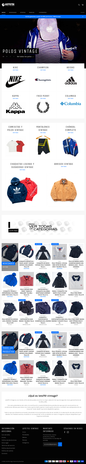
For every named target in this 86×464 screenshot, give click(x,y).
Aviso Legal (5, 443)
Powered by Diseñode (18, 461)
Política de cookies (7, 451)
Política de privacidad (8, 448)
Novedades (12, 12)
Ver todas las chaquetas (27, 56)
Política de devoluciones (9, 440)
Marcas (32, 12)
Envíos (4, 437)
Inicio (3, 12)
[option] (43, 43)
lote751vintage (9, 461)
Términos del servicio (8, 445)
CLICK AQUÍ (13, 231)
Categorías (43, 12)
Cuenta (82, 12)
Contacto (4, 453)
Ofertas (22, 12)
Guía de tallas (6, 435)
